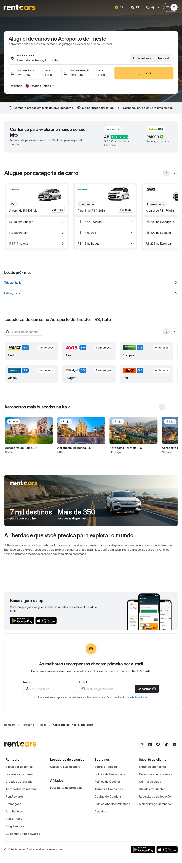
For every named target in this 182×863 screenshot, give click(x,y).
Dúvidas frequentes (152, 789)
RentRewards (14, 796)
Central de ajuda (150, 781)
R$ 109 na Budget (21, 222)
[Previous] (166, 173)
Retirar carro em (25, 55)
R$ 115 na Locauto (89, 222)
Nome (27, 682)
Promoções (13, 804)
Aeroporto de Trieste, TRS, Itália (73, 724)
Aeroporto (28, 724)
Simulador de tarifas (19, 766)
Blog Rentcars (15, 826)
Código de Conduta (108, 796)
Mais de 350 (76, 512)
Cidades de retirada (19, 781)
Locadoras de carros (19, 774)
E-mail (83, 682)
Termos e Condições (109, 789)
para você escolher (23, 518)
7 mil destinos (31, 512)
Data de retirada (25, 70)
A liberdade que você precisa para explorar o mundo (68, 535)
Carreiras (101, 811)
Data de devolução (79, 70)
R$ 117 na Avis (87, 232)
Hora (47, 70)
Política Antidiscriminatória (112, 804)
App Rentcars (15, 811)
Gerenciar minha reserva (155, 774)
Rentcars (9, 724)
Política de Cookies (108, 781)
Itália (43, 724)
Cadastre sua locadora (65, 766)
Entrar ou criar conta (152, 766)
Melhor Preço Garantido (155, 804)
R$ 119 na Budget (88, 243)
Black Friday (14, 819)
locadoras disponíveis (73, 518)
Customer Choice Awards (23, 834)
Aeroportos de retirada (21, 789)
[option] (37, 221)
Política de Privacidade (135, 697)
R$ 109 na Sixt (18, 232)
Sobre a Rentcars (106, 766)
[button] (115, 129)
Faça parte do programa (66, 787)
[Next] (174, 173)
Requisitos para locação (155, 796)
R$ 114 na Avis (18, 243)
